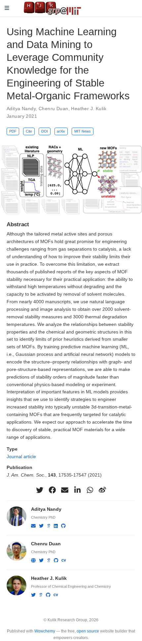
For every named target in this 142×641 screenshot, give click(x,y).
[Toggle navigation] (7, 8)
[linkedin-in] (77, 490)
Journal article (21, 456)
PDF (13, 131)
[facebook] (52, 490)
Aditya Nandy (21, 108)
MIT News (82, 131)
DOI (44, 131)
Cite (29, 131)
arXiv (61, 131)
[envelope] (65, 490)
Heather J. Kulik (88, 108)
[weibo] (102, 490)
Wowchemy (44, 631)
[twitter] (40, 490)
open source (88, 631)
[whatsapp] (90, 490)
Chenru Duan (53, 108)
